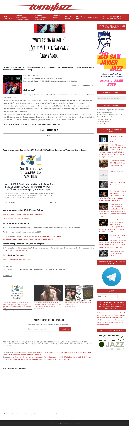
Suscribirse (65, 329)
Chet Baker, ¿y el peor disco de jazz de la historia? (116, 139)
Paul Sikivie (70, 344)
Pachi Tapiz (62, 344)
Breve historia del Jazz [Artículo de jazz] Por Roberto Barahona (117, 253)
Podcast (52, 342)
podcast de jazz (80, 344)
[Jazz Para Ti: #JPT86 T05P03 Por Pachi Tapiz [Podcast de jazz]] (79, 293)
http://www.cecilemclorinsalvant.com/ (16, 219)
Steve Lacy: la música (116, 171)
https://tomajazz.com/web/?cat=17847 (17, 260)
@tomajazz (105, 121)
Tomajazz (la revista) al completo (74, 342)
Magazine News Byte (69, 423)
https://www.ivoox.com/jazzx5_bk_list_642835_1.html (32, 239)
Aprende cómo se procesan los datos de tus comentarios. (48, 414)
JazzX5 (36, 342)
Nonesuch (54, 344)
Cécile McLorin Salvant (20, 344)
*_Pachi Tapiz (44, 342)
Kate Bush (37, 344)
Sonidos (58, 342)
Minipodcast (46, 344)
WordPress (85, 423)
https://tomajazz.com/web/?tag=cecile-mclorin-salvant (22, 214)
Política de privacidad (47, 423)
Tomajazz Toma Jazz (111, 124)
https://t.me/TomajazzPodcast (16, 251)
